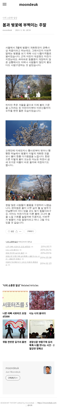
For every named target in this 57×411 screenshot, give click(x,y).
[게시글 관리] (20, 231)
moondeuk (28, 4)
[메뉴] (4, 4)
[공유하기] (16, 231)
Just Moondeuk (13, 371)
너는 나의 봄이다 (12, 250)
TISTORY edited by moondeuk (22, 402)
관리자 (29, 405)
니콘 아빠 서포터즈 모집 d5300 (18, 246)
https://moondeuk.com (46, 402)
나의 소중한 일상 (12, 242)
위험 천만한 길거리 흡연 (15, 253)
